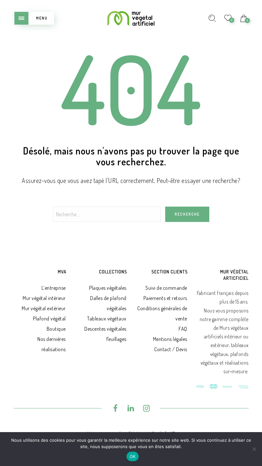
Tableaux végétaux (107, 318)
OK (133, 456)
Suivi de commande (166, 288)
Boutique (56, 329)
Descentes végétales (105, 329)
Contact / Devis (170, 349)
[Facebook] (115, 409)
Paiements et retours (165, 298)
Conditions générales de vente (162, 313)
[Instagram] (146, 409)
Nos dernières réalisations (51, 344)
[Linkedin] (131, 409)
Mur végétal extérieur (44, 308)
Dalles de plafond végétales (108, 303)
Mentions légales (170, 339)
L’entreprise (54, 288)
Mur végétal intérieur (44, 298)
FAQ (183, 329)
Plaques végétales (108, 288)
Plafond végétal (49, 318)
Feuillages (116, 339)
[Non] (254, 449)
